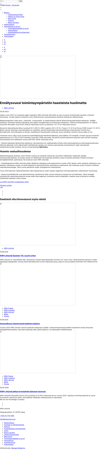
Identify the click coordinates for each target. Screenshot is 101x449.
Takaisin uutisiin (6, 185)
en (5, 42)
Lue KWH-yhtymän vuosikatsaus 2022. (14, 182)
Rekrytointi (8, 437)
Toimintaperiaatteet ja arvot (14, 439)
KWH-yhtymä (9, 108)
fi (4, 40)
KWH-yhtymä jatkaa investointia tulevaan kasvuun (23, 391)
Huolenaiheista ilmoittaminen (14, 429)
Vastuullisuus (9, 441)
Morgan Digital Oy (18, 448)
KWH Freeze (8, 308)
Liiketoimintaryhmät (11, 435)
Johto (6, 431)
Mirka (6, 314)
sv (5, 44)
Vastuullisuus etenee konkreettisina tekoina (20, 324)
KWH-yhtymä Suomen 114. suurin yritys (18, 256)
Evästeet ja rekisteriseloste (14, 425)
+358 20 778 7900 (7, 416)
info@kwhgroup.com (7, 419)
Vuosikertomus (9, 442)
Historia (7, 427)
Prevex (6, 316)
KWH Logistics (9, 310)
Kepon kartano (9, 433)
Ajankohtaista (9, 423)
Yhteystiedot (9, 444)
